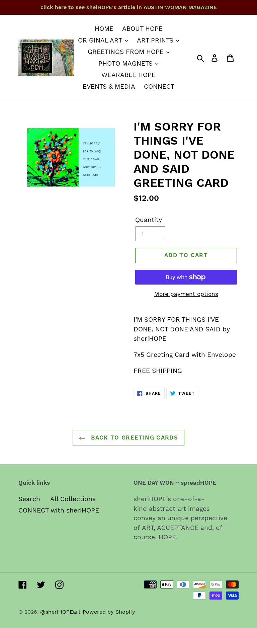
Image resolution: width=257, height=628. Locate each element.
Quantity (148, 220)
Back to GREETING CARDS (133, 437)
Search (29, 499)
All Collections (73, 499)
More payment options (186, 294)
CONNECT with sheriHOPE (58, 510)
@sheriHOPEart (60, 612)
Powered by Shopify (109, 612)
